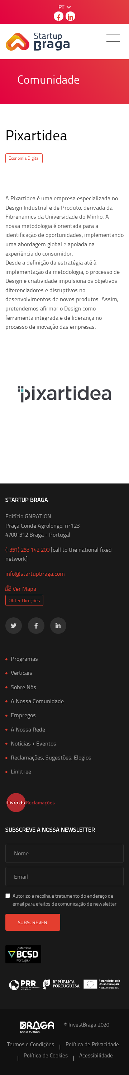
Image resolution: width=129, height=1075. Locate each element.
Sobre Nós (23, 687)
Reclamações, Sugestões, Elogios (51, 757)
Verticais (21, 673)
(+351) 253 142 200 (27, 549)
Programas (24, 659)
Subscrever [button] (32, 922)
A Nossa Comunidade (37, 701)
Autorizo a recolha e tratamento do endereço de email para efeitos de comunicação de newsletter (64, 899)
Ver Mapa (23, 589)
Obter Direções (24, 600)
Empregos (23, 715)
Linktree (21, 771)
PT (62, 7)
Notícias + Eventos (33, 743)
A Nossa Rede (28, 729)
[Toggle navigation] (113, 37)
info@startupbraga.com (35, 574)
